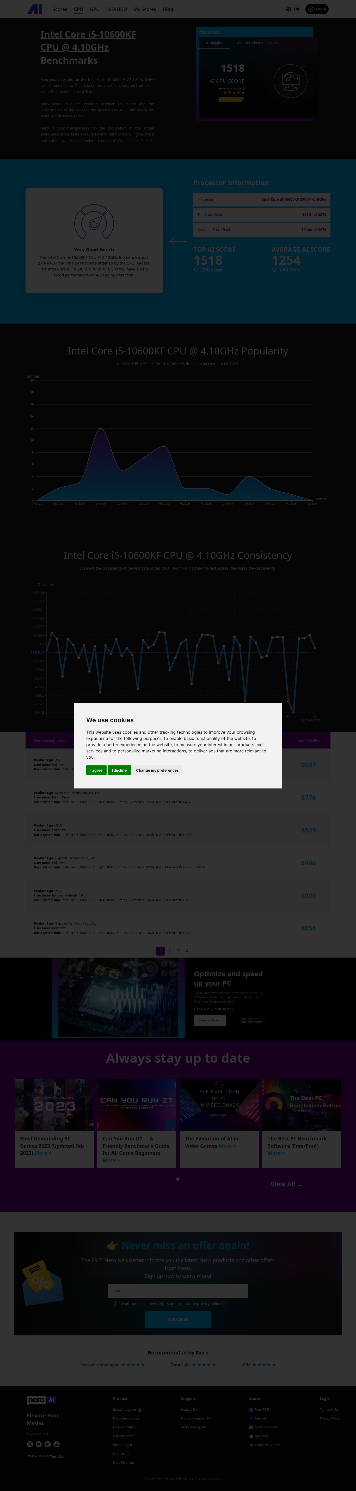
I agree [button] (96, 770)
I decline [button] (119, 770)
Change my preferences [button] (157, 770)
